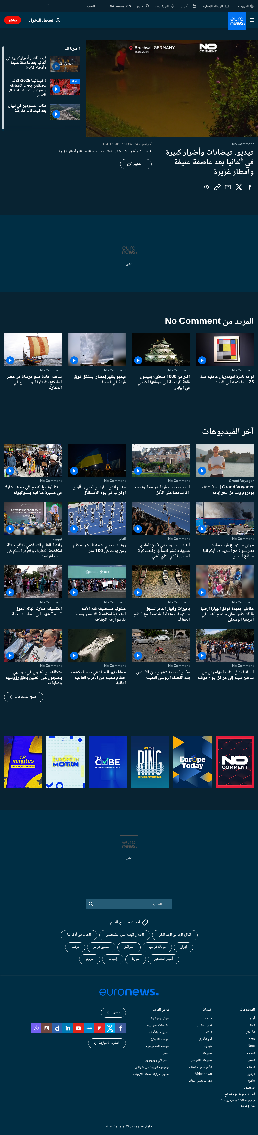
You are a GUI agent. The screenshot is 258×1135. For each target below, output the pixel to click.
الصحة (251, 1053)
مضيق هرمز (101, 947)
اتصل (166, 1053)
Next (251, 1046)
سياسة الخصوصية (157, 1046)
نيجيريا (57, 539)
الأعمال (250, 1032)
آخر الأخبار (205, 1039)
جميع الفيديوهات (26, 697)
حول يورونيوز (160, 1018)
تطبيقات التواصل (201, 1060)
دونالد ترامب (157, 947)
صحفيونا (249, 1088)
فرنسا (75, 947)
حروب (89, 959)
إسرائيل (129, 947)
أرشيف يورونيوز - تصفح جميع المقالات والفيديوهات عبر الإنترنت (238, 1100)
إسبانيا (112, 959)
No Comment (243, 371)
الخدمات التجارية (158, 1025)
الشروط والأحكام (158, 1032)
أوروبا (251, 1018)
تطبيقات (206, 1053)
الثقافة (251, 1067)
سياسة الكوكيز (160, 1039)
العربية (244, 6)
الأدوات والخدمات (200, 1067)
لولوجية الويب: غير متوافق (152, 1067)
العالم (122, 539)
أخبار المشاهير (163, 959)
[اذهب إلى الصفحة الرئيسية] (237, 21)
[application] (172, 88)
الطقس (207, 1032)
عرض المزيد (161, 1010)
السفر (252, 1060)
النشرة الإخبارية (109, 1043)
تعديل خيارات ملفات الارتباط (151, 1074)
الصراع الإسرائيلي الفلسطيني (125, 935)
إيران (183, 947)
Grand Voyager (241, 481)
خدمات (207, 1010)
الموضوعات (247, 1010)
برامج (251, 1081)
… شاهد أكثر (135, 164)
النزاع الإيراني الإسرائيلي (174, 935)
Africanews (203, 1074)
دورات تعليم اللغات (200, 1081)
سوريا (136, 959)
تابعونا (208, 1046)
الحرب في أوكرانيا (79, 935)
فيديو (251, 1074)
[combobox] (73, 6)
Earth (250, 1039)
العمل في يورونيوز (157, 1060)
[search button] (48, 6)
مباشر (12, 20)
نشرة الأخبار (204, 1025)
